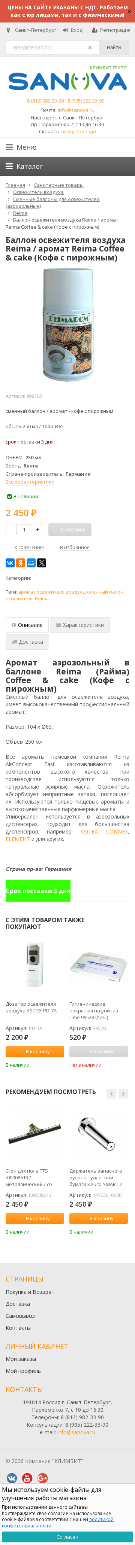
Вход (76, 30)
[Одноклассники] (20, 562)
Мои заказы (21, 1358)
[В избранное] (59, 1064)
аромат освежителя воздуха (51, 592)
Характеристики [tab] (83, 624)
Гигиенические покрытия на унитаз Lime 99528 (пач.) (93, 1010)
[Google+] (42, 1478)
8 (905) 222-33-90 (86, 100)
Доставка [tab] (31, 641)
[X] (41, 562)
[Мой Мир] (31, 562)
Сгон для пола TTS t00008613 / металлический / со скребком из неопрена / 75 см (34, 1177)
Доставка (18, 1303)
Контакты (18, 1327)
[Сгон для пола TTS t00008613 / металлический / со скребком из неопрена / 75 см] (35, 1133)
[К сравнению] (48, 1064)
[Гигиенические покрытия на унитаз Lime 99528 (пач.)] (98, 967)
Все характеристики (30, 481)
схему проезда (78, 131)
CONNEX (117, 831)
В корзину (38, 1051)
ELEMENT (18, 838)
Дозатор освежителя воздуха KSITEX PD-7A (31, 1007)
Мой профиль (23, 1370)
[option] (35, 1003)
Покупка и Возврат (30, 1291)
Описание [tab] (30, 624)
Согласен (67, 1536)
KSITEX (89, 831)
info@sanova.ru (76, 110)
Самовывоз (20, 1315)
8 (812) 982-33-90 (45, 100)
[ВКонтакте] (10, 562)
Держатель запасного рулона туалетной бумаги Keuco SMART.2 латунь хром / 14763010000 (95, 1177)
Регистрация (115, 30)
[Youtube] (27, 1478)
